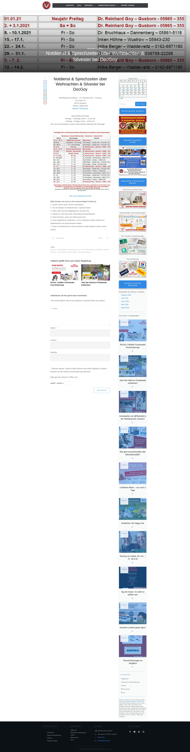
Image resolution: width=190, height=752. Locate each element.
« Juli (121, 98)
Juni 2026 (125, 301)
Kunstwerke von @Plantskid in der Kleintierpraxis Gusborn (132, 407)
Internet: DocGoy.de (80, 109)
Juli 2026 (124, 298)
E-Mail (53, 340)
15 (139, 88)
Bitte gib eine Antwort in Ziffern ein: (64, 377)
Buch (123, 692)
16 (143, 88)
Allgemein (125, 679)
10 (120, 88)
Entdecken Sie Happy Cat (132, 512)
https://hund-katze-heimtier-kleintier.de (132, 701)
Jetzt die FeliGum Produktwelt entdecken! (95, 276)
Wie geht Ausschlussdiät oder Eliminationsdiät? (132, 442)
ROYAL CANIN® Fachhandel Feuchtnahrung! (64, 276)
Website (53, 352)
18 (124, 91)
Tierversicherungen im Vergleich (132, 651)
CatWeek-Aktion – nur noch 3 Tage (132, 478)
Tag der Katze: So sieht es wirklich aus (132, 582)
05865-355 (101, 737)
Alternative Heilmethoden (130, 682)
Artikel (123, 686)
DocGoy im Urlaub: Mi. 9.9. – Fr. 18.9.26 (132, 547)
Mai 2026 (124, 304)
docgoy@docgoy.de (104, 740)
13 (132, 88)
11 (124, 88)
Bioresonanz (125, 689)
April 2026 (125, 308)
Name (53, 328)
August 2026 (126, 295)
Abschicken (101, 390)
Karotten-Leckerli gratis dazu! (132, 616)
